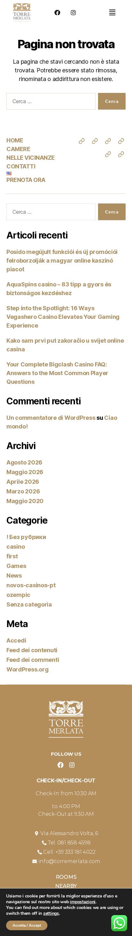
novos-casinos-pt (31, 585)
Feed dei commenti (32, 659)
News (14, 575)
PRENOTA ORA (25, 179)
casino (15, 546)
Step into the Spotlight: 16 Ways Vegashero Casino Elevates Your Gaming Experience (63, 317)
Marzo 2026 (23, 491)
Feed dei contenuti (31, 650)
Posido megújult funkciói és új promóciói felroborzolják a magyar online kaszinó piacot (62, 260)
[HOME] (81, 141)
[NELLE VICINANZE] (108, 141)
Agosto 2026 (24, 462)
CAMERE (18, 149)
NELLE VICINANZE (30, 157)
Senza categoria (29, 604)
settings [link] (51, 913)
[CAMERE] (95, 141)
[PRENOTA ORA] (121, 154)
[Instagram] (73, 12)
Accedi (16, 640)
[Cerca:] (49, 102)
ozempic (18, 594)
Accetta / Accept (26, 925)
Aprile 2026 (22, 481)
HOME (14, 140)
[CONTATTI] (121, 141)
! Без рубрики (26, 537)
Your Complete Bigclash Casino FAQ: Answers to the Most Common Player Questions (57, 373)
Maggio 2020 (25, 501)
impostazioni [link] (82, 902)
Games (16, 565)
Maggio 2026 (24, 472)
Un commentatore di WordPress (50, 417)
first (12, 556)
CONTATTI (20, 166)
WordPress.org (27, 669)
